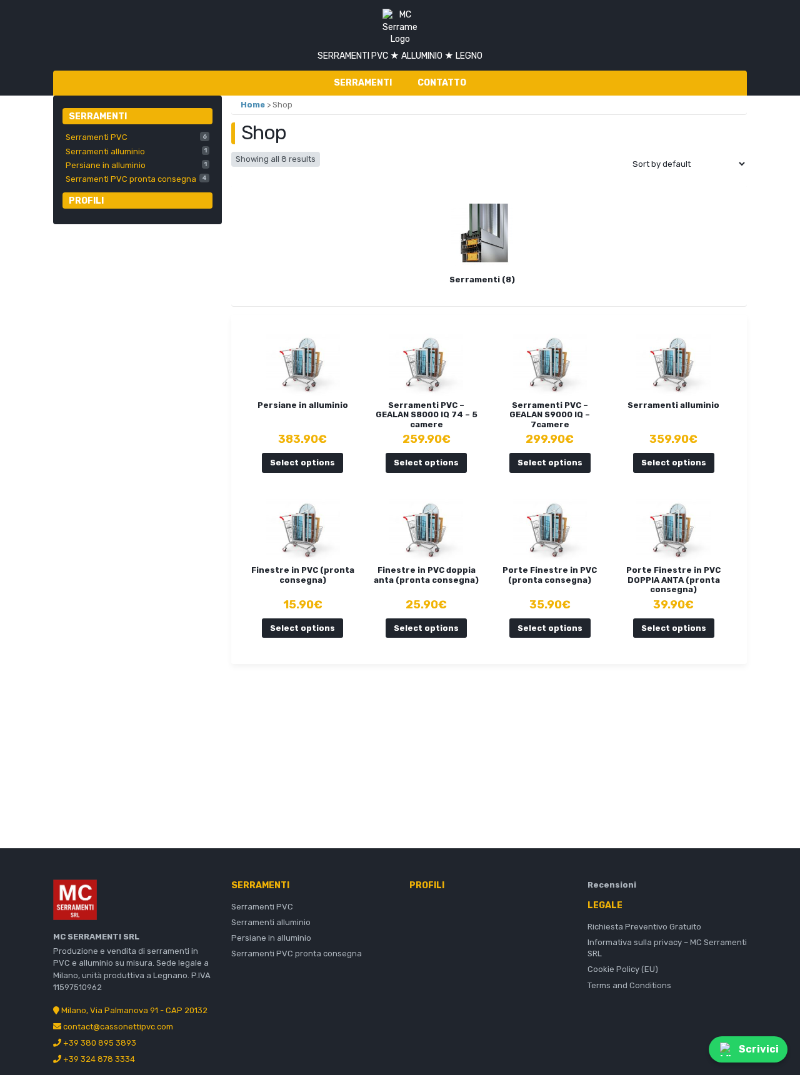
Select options (302, 462)
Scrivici (759, 1049)
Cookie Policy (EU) (623, 969)
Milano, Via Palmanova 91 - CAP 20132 (133, 1010)
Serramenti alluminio (136, 151)
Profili (86, 201)
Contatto (442, 82)
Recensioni (612, 884)
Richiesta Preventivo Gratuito (644, 926)
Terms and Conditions (629, 985)
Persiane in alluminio (136, 165)
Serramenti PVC (136, 137)
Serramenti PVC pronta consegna (136, 179)
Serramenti (363, 82)
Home (253, 104)
